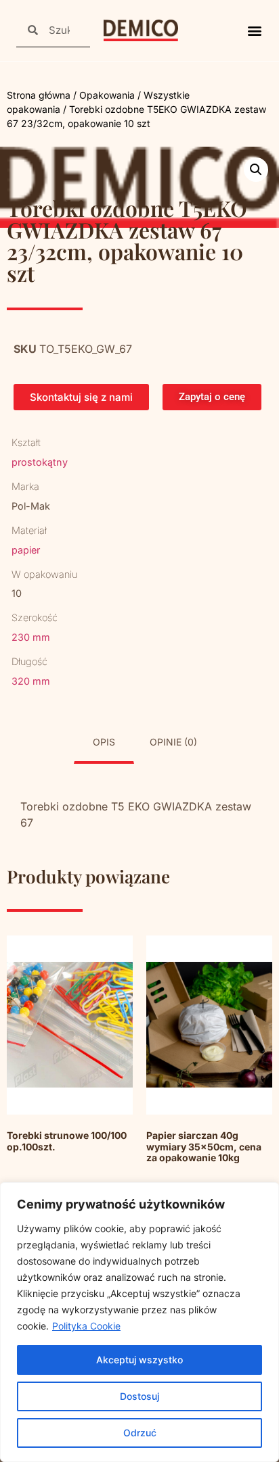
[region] (139, 1322)
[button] (254, 31)
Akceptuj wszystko (139, 1359)
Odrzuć (139, 1432)
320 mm (31, 681)
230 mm (31, 637)
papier (26, 550)
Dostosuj (139, 1396)
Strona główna (38, 95)
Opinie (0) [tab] (173, 742)
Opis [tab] (104, 742)
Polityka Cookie (86, 1326)
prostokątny (40, 462)
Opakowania (107, 95)
